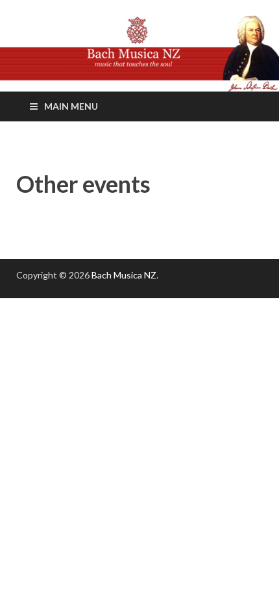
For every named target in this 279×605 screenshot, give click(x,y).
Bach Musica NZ (123, 274)
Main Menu (71, 106)
